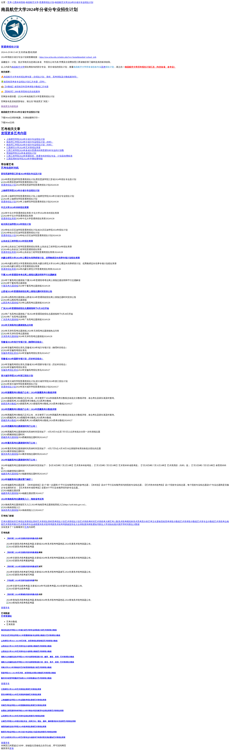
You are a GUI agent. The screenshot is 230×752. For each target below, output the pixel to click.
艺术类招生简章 (35, 689)
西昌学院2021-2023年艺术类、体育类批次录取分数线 (21, 673)
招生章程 (33, 521)
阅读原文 (5, 106)
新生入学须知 (105, 524)
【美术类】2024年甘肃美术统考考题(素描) (22, 552)
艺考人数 (114, 521)
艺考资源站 (6, 616)
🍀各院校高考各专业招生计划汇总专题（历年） (23, 82)
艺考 (9, 2)
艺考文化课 (153, 521)
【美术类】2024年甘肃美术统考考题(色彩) (22, 538)
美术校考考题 (60, 524)
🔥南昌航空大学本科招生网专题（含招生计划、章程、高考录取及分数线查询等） (39, 77)
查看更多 (5, 608)
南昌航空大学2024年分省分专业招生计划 (74, 2)
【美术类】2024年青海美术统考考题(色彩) (22, 594)
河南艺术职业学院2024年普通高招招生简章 (17, 705)
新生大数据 (134, 524)
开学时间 (124, 524)
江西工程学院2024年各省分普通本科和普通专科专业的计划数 (35, 150)
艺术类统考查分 (10, 524)
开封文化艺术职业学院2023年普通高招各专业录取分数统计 (23, 635)
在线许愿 (116, 524)
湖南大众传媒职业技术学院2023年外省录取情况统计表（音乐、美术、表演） (30, 662)
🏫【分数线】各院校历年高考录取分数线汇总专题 (24, 87)
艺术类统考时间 (87, 521)
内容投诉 (14, 106)
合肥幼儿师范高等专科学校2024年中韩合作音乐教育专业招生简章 (26, 711)
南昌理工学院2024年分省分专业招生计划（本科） (29, 142)
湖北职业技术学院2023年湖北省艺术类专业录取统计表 (22, 630)
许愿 (7, 521)
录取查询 (84, 524)
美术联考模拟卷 (125, 521)
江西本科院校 (18, 2)
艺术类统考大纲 (102, 521)
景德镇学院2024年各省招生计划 (21, 153)
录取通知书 (93, 524)
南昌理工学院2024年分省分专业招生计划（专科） (29, 145)
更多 (12, 748)
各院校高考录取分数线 (169, 521)
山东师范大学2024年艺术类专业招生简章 (16, 716)
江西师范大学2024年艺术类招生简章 (23, 147)
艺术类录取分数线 (188, 521)
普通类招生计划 (46, 2)
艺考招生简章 (22, 521)
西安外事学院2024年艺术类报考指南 (15, 694)
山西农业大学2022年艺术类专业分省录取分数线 (19, 651)
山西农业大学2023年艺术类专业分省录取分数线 (19, 646)
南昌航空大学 (32, 2)
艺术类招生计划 (72, 521)
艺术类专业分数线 (205, 521)
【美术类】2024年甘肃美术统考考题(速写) (22, 566)
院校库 (13, 521)
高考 (103, 67)
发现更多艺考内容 (14, 133)
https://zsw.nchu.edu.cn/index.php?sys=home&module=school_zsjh (67, 57)
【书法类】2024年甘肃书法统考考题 (20, 580)
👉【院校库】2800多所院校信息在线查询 (20, 91)
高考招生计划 (58, 521)
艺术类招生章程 (44, 521)
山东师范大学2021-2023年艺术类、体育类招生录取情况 (22, 641)
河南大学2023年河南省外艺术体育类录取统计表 (19, 667)
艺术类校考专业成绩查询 (30, 524)
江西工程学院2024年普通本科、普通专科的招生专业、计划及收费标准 (39, 156)
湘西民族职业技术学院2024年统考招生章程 (17, 727)
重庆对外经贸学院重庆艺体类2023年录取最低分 (19, 678)
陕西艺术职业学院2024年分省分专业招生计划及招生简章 (23, 732)
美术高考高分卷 (140, 521)
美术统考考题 (48, 524)
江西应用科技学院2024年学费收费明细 (24, 159)
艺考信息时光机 (10, 167)
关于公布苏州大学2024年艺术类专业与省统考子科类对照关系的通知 (27, 737)
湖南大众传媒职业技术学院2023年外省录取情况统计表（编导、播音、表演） (30, 657)
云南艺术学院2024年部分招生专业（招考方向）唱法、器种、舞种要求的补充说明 (32, 721)
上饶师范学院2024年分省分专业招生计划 (25, 139)
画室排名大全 (73, 524)
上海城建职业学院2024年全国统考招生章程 (17, 700)
